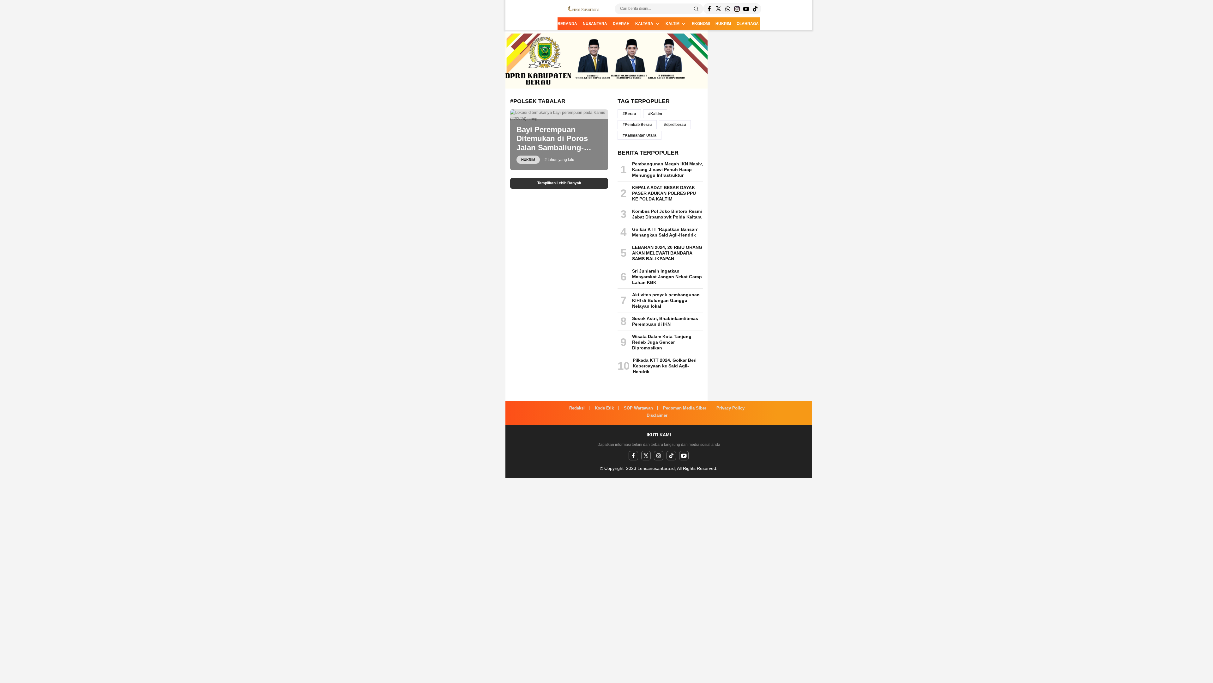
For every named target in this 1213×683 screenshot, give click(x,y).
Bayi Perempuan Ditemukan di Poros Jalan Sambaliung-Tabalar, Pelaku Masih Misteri (555, 147)
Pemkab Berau (638, 124)
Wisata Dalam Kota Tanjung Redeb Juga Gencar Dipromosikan (661, 342)
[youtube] (684, 455)
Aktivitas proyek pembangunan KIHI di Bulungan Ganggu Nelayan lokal (666, 300)
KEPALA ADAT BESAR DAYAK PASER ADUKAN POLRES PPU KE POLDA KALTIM (664, 193)
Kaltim (656, 114)
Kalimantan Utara (640, 135)
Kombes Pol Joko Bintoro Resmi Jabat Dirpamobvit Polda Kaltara (667, 214)
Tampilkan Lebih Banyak (559, 183)
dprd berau (676, 124)
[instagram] (658, 455)
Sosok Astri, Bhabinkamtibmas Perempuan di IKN (665, 321)
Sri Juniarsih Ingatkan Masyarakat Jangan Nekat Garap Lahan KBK (667, 276)
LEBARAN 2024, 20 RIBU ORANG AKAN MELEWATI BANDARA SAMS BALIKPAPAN (667, 253)
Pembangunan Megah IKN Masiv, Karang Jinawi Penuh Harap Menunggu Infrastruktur (667, 169)
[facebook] (633, 455)
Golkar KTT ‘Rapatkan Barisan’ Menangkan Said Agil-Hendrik (665, 232)
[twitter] (646, 455)
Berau (630, 114)
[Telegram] (728, 9)
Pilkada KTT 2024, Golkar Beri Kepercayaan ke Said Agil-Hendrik (665, 366)
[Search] (696, 9)
